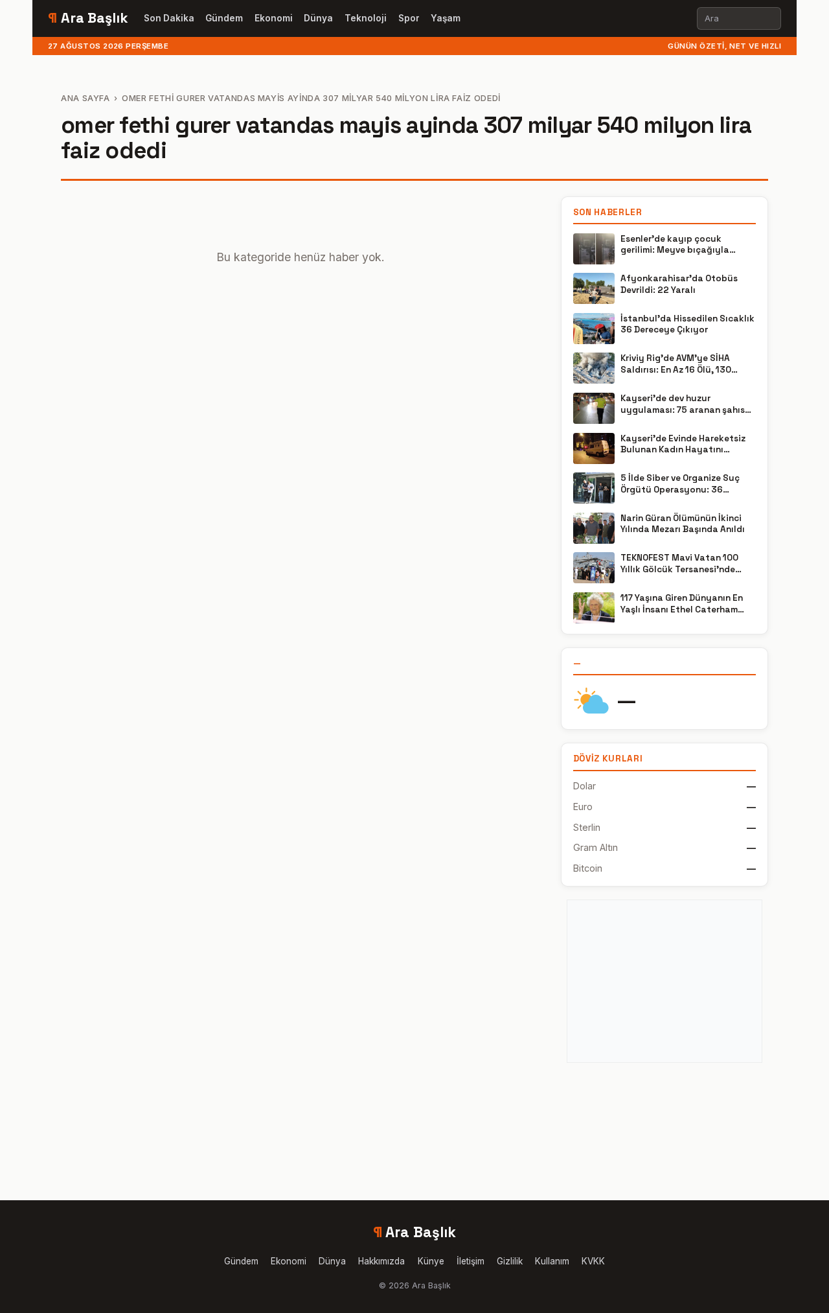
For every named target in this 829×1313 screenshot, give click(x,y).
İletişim (470, 1261)
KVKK (593, 1261)
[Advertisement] (664, 981)
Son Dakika (169, 18)
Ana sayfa (85, 98)
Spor (409, 18)
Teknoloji (366, 18)
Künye (431, 1261)
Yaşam (445, 18)
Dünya (318, 18)
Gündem (224, 18)
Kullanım (552, 1261)
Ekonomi (274, 18)
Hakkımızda (381, 1261)
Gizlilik (510, 1261)
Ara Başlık (88, 18)
